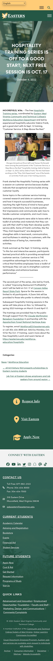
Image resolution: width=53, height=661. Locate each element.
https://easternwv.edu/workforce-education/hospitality (19, 340)
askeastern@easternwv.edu (21, 506)
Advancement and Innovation (17, 600)
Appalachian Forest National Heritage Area (24, 321)
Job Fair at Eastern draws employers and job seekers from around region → (28, 377)
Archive (7, 650)
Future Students (17, 556)
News (4, 361)
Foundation (23, 604)
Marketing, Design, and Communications (23, 608)
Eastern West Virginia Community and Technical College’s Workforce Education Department (24, 116)
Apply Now (8, 562)
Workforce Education (18, 361)
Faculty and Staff (40, 604)
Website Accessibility (31, 654)
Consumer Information (24, 650)
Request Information (13, 576)
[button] (48, 7)
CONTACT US (12, 477)
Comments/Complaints (15, 612)
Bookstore (8, 532)
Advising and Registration (15, 527)
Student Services (11, 547)
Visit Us (6, 585)
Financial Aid (9, 542)
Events (6, 537)
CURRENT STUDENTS (18, 516)
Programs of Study (12, 580)
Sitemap (17, 654)
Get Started (8, 571)
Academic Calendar (13, 522)
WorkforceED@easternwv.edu (35, 326)
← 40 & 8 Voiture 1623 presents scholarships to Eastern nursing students (25, 369)
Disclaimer (41, 650)
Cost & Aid (8, 567)
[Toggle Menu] (41, 7)
